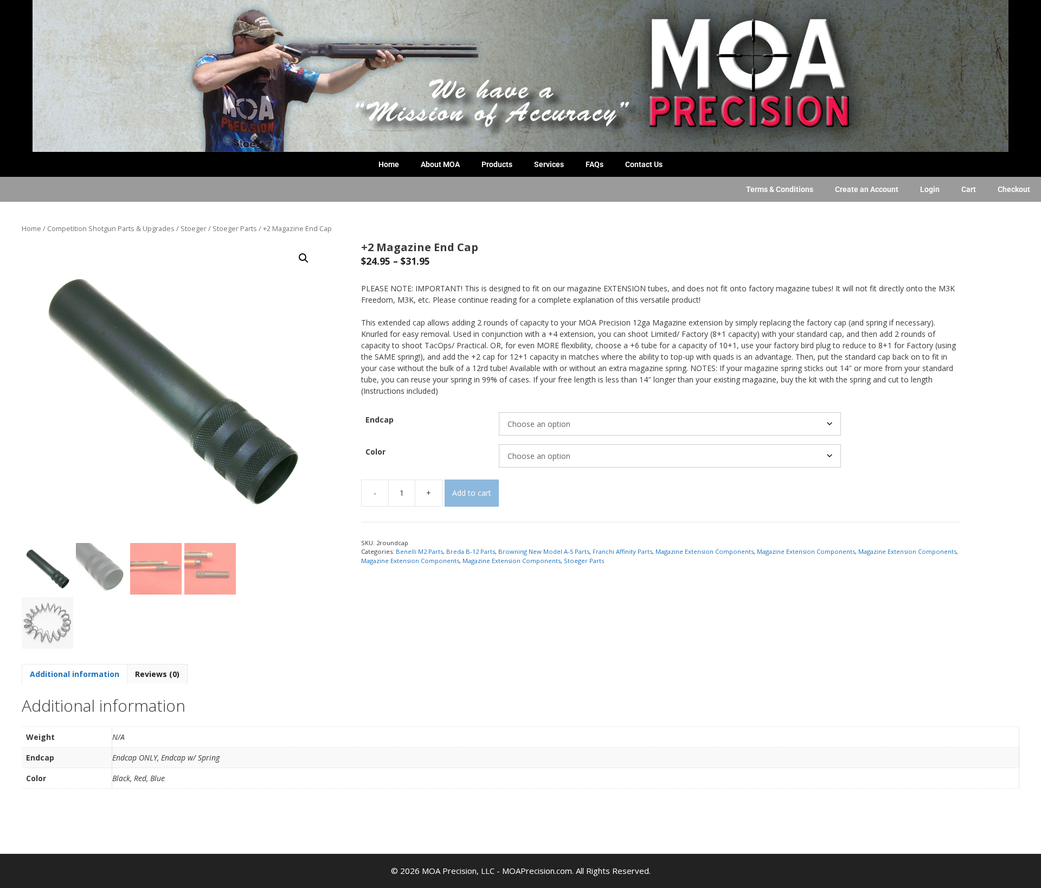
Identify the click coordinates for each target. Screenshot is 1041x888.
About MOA (440, 164)
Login (930, 189)
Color (375, 451)
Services (549, 164)
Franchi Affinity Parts (622, 551)
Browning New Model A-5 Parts (543, 551)
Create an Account (866, 189)
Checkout (1014, 189)
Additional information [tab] (74, 674)
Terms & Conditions (779, 189)
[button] (303, 258)
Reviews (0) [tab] (157, 674)
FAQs (594, 164)
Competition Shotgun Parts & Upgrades (111, 228)
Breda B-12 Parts (470, 551)
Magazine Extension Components (705, 551)
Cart (968, 189)
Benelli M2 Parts (419, 551)
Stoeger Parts (235, 228)
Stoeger (194, 228)
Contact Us (644, 164)
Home (388, 164)
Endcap (379, 419)
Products (496, 164)
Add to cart (471, 493)
